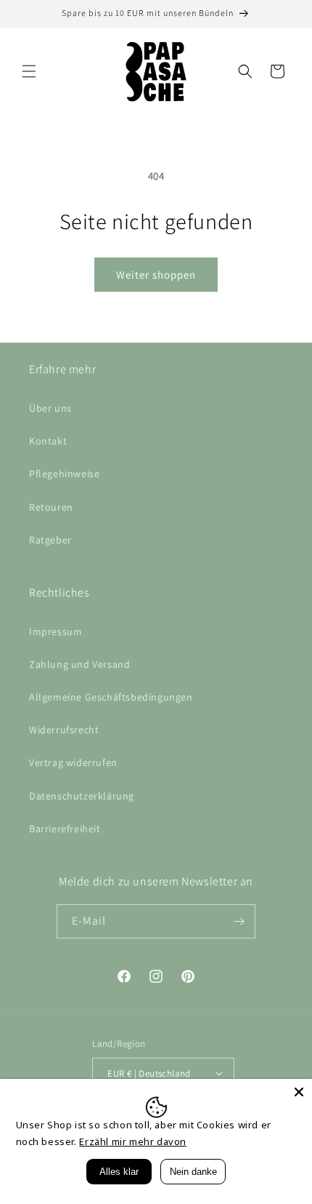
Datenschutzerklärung (81, 795)
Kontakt (48, 440)
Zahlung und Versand (79, 664)
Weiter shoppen (156, 275)
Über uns (50, 408)
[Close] (299, 1092)
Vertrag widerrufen (73, 762)
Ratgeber (50, 539)
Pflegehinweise (64, 473)
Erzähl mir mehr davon (132, 1141)
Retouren (51, 507)
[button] (29, 71)
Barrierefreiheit (65, 828)
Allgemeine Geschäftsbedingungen (111, 696)
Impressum (55, 631)
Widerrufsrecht (64, 729)
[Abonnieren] (239, 921)
